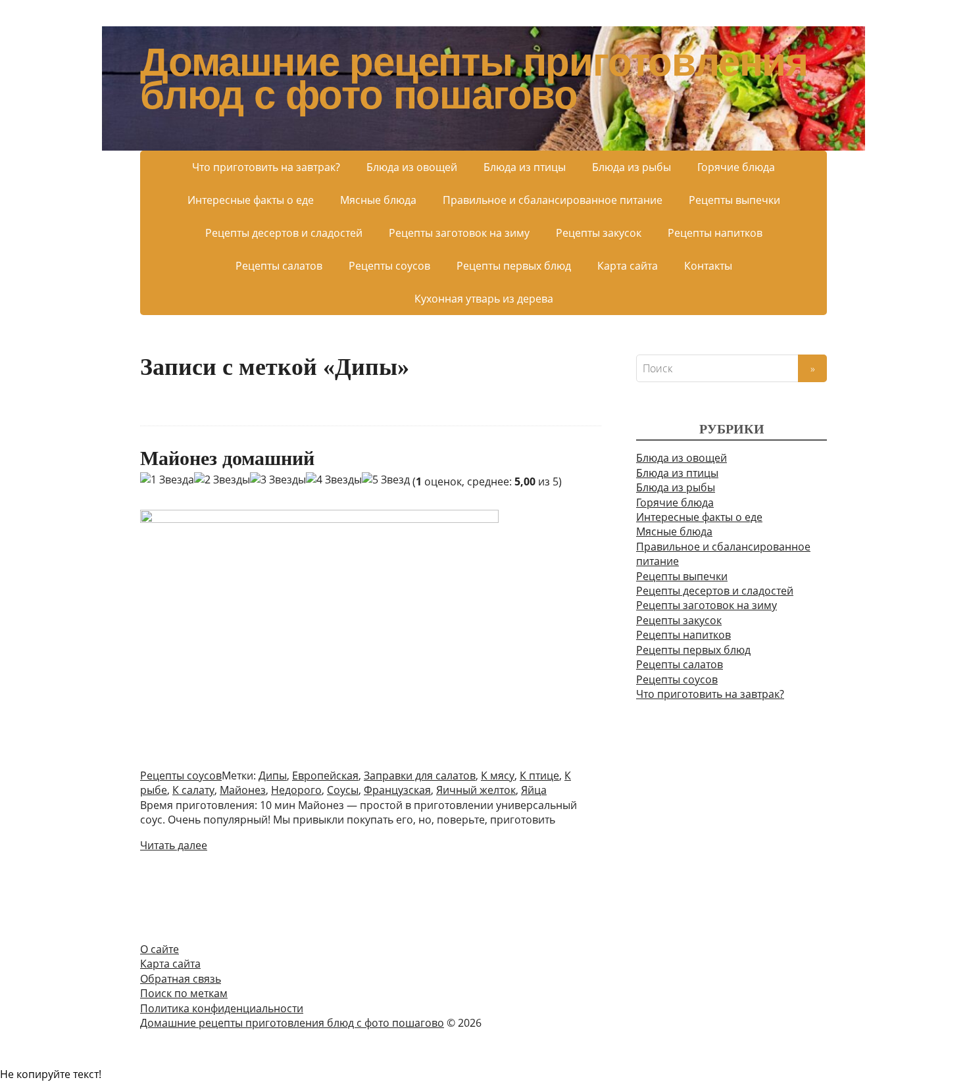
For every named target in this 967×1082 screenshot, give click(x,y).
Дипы (273, 775)
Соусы (343, 790)
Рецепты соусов (389, 265)
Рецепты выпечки (734, 200)
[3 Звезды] (278, 479)
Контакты (708, 265)
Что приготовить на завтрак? (266, 167)
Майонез (243, 790)
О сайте (159, 949)
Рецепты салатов (279, 265)
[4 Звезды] (334, 479)
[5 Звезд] (386, 479)
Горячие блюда (736, 167)
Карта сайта (627, 265)
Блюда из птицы (525, 167)
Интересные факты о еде (250, 200)
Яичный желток (476, 790)
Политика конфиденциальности (221, 1008)
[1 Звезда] (167, 479)
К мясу (497, 775)
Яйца (534, 790)
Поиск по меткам (184, 993)
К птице (539, 775)
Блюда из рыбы (631, 167)
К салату (193, 790)
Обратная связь (180, 978)
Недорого (296, 790)
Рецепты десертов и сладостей (283, 233)
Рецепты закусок (598, 233)
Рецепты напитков (715, 233)
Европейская (325, 775)
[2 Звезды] (222, 479)
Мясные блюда (378, 200)
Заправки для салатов (420, 775)
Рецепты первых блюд (514, 265)
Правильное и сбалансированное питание (552, 200)
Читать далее (173, 845)
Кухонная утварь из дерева (483, 298)
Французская (397, 790)
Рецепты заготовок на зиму (459, 233)
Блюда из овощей (411, 167)
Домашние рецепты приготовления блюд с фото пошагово (474, 79)
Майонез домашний (227, 458)
